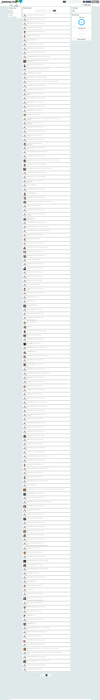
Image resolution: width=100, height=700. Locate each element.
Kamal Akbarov (29, 23)
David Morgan (29, 381)
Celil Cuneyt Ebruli (30, 189)
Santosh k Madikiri (30, 339)
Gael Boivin (29, 122)
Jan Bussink (29, 135)
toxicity (42, 600)
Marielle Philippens (30, 447)
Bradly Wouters (29, 623)
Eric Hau (28, 242)
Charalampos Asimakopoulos (32, 56)
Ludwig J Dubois (29, 180)
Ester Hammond (30, 238)
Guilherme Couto (30, 172)
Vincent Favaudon (30, 201)
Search (54, 10)
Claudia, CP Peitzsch (30, 435)
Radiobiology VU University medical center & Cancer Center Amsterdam (37, 545)
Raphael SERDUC (30, 501)
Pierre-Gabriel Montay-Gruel (32, 373)
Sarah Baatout (29, 77)
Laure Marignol (29, 351)
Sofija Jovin (28, 276)
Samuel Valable (29, 572)
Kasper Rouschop (30, 493)
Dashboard (11, 5)
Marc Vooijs (29, 597)
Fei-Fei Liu (28, 322)
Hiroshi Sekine (29, 518)
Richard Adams (29, 14)
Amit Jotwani (29, 271)
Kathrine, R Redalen (30, 485)
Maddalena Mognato (30, 363)
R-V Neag (28, 393)
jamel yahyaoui (29, 669)
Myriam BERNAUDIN (30, 72)
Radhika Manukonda (30, 347)
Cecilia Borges (29, 126)
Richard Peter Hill (30, 255)
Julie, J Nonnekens (30, 402)
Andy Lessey (29, 317)
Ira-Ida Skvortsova (30, 538)
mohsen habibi (29, 640)
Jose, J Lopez (29, 330)
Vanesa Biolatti (29, 110)
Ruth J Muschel (29, 385)
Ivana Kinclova (29, 292)
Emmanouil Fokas (30, 218)
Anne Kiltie (28, 288)
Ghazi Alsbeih (29, 31)
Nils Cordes (29, 164)
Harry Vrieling (29, 610)
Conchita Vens (29, 585)
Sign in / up (88, 1)
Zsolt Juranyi (29, 280)
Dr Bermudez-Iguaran (30, 97)
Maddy (28, 366)
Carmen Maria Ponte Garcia (32, 455)
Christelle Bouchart (30, 131)
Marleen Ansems (30, 48)
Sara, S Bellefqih (29, 89)
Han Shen (28, 526)
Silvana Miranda (29, 359)
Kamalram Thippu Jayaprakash (32, 568)
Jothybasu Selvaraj (30, 522)
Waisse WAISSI (29, 615)
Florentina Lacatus (30, 313)
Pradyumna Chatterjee (31, 151)
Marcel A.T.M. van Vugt (31, 652)
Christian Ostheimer (30, 414)
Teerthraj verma (29, 664)
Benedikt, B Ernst (30, 197)
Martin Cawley (29, 139)
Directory (16, 5)
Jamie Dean (29, 176)
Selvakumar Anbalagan (31, 39)
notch (32, 600)
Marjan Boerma (29, 118)
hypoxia (29, 600)
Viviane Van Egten (30, 577)
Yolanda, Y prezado (30, 644)
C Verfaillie (28, 589)
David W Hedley (29, 251)
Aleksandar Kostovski (30, 309)
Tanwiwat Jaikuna (30, 267)
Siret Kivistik (29, 296)
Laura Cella (29, 143)
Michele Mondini (30, 368)
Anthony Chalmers (30, 147)
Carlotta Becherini (30, 85)
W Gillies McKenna (30, 355)
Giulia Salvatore (29, 509)
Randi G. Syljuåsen (30, 560)
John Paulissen (29, 431)
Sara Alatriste (29, 27)
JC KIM (28, 284)
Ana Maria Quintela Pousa (31, 468)
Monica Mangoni (30, 343)
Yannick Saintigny (30, 505)
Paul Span (28, 552)
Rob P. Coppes (29, 160)
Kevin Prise (29, 464)
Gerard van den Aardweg (31, 656)
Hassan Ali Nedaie (30, 397)
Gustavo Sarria (29, 514)
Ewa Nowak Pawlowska (31, 406)
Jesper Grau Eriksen (30, 193)
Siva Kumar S (29, 497)
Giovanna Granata (30, 234)
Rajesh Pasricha (29, 422)
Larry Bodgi (29, 114)
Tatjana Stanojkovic (30, 556)
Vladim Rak (29, 472)
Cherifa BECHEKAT (30, 68)
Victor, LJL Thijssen (30, 564)
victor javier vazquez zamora (32, 660)
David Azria (29, 64)
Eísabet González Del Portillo (32, 230)
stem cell (35, 600)
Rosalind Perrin (29, 439)
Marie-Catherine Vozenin (31, 606)
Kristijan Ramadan (30, 476)
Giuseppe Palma (30, 418)
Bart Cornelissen (30, 168)
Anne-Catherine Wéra (30, 627)
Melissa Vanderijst (30, 581)
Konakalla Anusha (30, 52)
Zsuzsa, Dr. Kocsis (30, 300)
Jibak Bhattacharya (30, 106)
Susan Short (29, 530)
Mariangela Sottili (30, 548)
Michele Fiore (29, 209)
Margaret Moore (29, 377)
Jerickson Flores (29, 213)
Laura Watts (29, 619)
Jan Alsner (28, 35)
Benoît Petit (29, 443)
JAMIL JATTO (29, 263)
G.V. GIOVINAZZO (30, 222)
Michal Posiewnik (30, 460)
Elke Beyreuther (29, 102)
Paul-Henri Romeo (30, 489)
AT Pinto (28, 451)
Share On (82, 4)
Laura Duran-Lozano (30, 184)
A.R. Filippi (28, 205)
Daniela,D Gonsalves (30, 226)
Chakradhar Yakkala (30, 631)
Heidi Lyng (28, 334)
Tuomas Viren (29, 593)
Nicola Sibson (29, 534)
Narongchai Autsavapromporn (32, 60)
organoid (38, 600)
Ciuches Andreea (30, 43)
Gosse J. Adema (29, 19)
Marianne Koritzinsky (30, 305)
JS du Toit (28, 635)
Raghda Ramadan (30, 480)
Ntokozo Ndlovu (29, 389)
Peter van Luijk (29, 648)
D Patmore (28, 426)
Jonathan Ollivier (29, 410)
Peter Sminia (29, 543)
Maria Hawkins (29, 247)
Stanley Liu (28, 326)
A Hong (28, 259)
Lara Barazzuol (29, 81)
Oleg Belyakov (29, 93)
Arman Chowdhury (30, 155)
